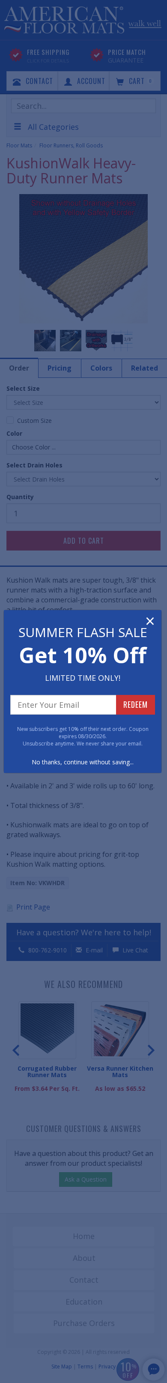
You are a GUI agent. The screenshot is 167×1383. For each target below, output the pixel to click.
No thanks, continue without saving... (83, 762)
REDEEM (135, 704)
